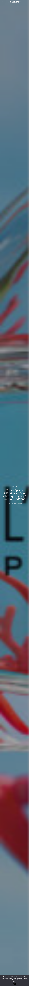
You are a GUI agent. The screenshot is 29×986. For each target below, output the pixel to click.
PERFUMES (14, 486)
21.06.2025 (10, 503)
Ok (15, 983)
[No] (27, 980)
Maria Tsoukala (18, 503)
